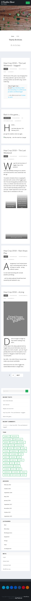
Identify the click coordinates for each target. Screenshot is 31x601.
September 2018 (8, 492)
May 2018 (6, 496)
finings (17, 448)
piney (17, 463)
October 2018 (7, 488)
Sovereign (6, 469)
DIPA (5, 448)
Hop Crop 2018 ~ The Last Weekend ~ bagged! (15, 64)
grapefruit (14, 451)
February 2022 (7, 484)
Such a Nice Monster (8, 400)
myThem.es (18, 598)
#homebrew (11, 90)
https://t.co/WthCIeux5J (20, 90)
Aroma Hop (14, 436)
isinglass (13, 457)
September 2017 (8, 504)
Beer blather (4, 4)
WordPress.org (6, 569)
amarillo (6, 436)
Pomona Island (8, 466)
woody (23, 475)
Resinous (17, 466)
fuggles (6, 451)
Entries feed (6, 561)
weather (6, 475)
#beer (22, 88)
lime (19, 457)
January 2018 (7, 500)
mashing (6, 460)
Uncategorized (7, 548)
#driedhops (18, 88)
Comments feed (7, 565)
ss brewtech (7, 472)
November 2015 (8, 508)
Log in (4, 557)
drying (10, 448)
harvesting (23, 451)
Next (18, 375)
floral (23, 448)
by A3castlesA (13, 68)
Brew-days (7, 118)
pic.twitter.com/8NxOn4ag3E (15, 91)
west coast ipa (15, 475)
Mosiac (21, 460)
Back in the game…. (12, 114)
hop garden (14, 454)
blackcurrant (7, 439)
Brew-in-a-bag (18, 439)
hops (21, 454)
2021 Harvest (6, 404)
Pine (12, 463)
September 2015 (8, 516)
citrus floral (19, 445)
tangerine (15, 472)
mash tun (13, 460)
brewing (6, 442)
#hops (13, 88)
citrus (11, 445)
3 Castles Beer (8, 2)
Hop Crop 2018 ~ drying (14, 292)
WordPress (26, 596)
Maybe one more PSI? (8, 408)
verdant (23, 472)
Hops (6, 68)
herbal (6, 454)
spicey (19, 469)
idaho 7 (6, 457)
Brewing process (8, 533)
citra (5, 445)
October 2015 (7, 512)
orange (6, 463)
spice (13, 469)
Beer (5, 525)
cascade (13, 442)
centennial (21, 442)
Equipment (6, 536)
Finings (5, 540)
